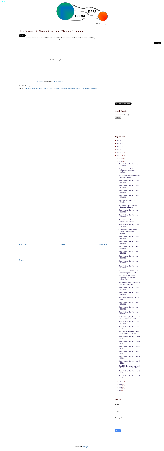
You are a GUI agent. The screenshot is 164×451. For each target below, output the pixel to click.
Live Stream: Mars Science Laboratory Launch (127, 206)
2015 (119, 143)
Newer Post (23, 244)
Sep (120, 384)
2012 (119, 152)
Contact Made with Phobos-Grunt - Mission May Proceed (128, 231)
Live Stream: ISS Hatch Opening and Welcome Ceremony (127, 277)
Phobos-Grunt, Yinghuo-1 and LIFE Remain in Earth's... (129, 318)
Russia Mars (56, 88)
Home (63, 244)
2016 (119, 140)
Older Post (103, 244)
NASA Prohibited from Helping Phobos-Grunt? (129, 176)
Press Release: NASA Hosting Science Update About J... (128, 272)
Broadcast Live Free (59, 81)
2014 (119, 146)
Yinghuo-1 (94, 88)
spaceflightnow (39, 81)
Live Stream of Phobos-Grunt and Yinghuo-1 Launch (128, 332)
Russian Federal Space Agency (70, 88)
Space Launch (85, 88)
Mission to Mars (37, 88)
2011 (119, 155)
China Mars (27, 88)
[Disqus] (63, 120)
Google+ (2, 1)
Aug (120, 387)
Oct (120, 381)
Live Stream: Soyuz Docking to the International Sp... (129, 283)
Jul (120, 391)
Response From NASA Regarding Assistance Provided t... (126, 170)
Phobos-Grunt (47, 88)
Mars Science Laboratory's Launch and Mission (127, 221)
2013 (119, 149)
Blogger (85, 447)
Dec (120, 158)
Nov (120, 161)
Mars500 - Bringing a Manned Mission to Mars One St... (129, 367)
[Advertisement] (63, 223)
